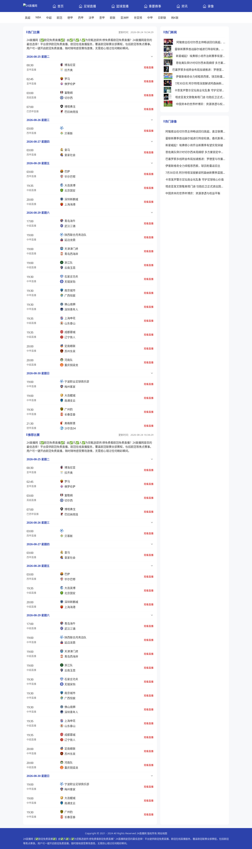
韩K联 (174, 18)
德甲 (70, 18)
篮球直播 (122, 6)
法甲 (91, 18)
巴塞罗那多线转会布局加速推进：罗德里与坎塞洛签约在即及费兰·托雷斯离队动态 (198, 70)
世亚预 (138, 18)
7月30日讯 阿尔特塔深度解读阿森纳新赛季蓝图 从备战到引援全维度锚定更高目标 (200, 83)
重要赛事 (155, 6)
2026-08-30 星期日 (38, 373)
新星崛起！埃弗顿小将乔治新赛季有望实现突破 (200, 56)
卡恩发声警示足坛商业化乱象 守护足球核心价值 (200, 90)
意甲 (102, 18)
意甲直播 (31, 69)
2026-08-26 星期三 (38, 120)
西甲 (80, 18)
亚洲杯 (125, 18)
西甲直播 (31, 133)
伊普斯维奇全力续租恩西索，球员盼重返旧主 (200, 76)
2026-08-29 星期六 (38, 213)
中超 (49, 18)
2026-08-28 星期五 (38, 163)
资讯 (184, 6)
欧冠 (59, 18)
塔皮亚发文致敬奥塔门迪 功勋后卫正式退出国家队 (200, 97)
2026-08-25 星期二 (38, 57)
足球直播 (90, 6)
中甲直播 (31, 239)
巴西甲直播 (33, 111)
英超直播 (31, 97)
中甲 (150, 18)
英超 (27, 18)
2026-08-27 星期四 (38, 141)
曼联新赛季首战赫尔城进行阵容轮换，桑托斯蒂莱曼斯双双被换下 (200, 49)
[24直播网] (30, 6)
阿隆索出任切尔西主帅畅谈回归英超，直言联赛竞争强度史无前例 (200, 42)
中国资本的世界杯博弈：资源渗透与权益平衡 (200, 104)
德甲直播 (31, 428)
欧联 (112, 18)
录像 (211, 6)
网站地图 (162, 833)
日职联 (162, 18)
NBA (38, 17)
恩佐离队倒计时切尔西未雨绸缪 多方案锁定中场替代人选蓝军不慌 (200, 63)
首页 (60, 6)
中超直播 (31, 190)
